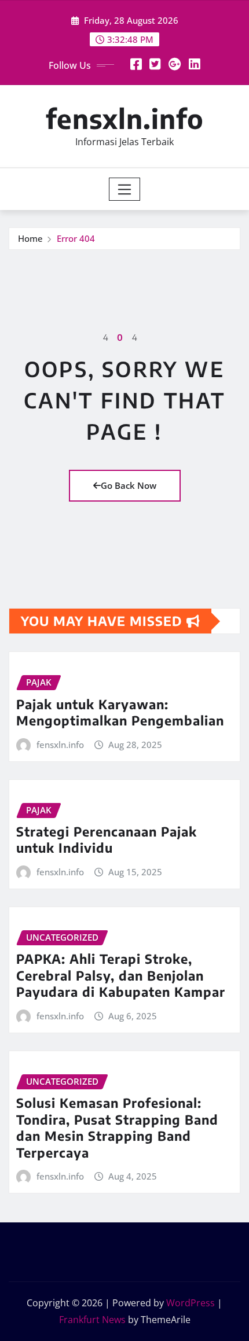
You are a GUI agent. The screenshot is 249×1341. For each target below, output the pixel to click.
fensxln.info (125, 118)
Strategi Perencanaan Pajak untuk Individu (106, 839)
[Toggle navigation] (125, 189)
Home (30, 238)
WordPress (190, 1302)
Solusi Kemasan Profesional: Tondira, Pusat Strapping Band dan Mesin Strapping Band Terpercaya (117, 1128)
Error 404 (76, 238)
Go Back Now (128, 485)
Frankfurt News (92, 1319)
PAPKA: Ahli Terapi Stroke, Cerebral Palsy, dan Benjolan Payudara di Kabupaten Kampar (120, 975)
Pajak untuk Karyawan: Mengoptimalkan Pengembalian (120, 712)
